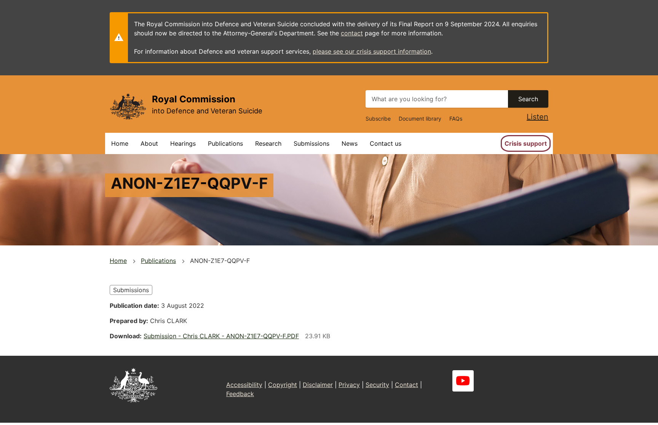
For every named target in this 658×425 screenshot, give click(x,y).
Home (119, 143)
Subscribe (378, 118)
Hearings (183, 143)
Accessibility (244, 384)
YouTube (463, 381)
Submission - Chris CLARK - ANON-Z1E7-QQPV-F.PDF (221, 336)
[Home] (128, 106)
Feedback (240, 394)
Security (377, 384)
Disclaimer (318, 384)
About (149, 143)
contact (352, 33)
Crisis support (526, 143)
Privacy (349, 384)
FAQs (455, 118)
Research (268, 143)
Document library (420, 118)
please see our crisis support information (372, 51)
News (350, 143)
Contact (406, 384)
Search (528, 99)
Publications (225, 143)
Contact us (385, 143)
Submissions (311, 143)
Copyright (282, 384)
